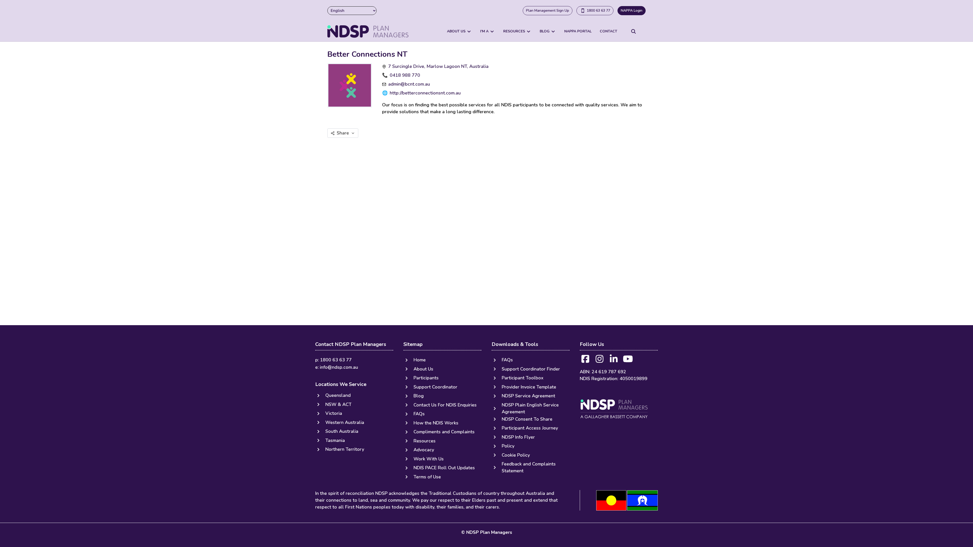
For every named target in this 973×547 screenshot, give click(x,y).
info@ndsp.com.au (339, 367)
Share (343, 133)
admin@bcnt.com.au (409, 84)
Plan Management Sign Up (547, 10)
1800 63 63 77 (598, 10)
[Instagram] (599, 360)
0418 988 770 (405, 75)
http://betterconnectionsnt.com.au (425, 93)
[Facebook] (585, 360)
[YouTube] (627, 360)
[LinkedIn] (613, 360)
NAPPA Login (631, 10)
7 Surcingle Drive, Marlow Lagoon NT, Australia (438, 66)
